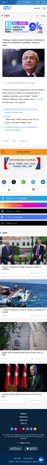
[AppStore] (31, 449)
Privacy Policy (28, 458)
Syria (14, 141)
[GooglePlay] (16, 449)
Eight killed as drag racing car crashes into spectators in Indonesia (21, 110)
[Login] (44, 2)
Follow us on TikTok (13, 211)
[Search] (38, 2)
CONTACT (23, 417)
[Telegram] (27, 429)
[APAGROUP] (23, 443)
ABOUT (23, 414)
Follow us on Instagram (14, 205)
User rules (17, 458)
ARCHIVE (23, 420)
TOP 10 (24, 423)
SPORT (37, 8)
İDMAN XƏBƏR (23, 152)
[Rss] (35, 429)
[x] (19, 429)
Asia (43, 16)
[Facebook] (12, 429)
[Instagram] (15, 429)
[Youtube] (23, 429)
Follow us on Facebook (14, 217)
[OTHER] (43, 8)
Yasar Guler (24, 141)
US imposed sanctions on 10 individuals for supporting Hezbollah (21, 128)
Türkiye (6, 141)
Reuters (37, 99)
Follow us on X (11, 223)
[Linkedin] (31, 429)
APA (16, 102)
